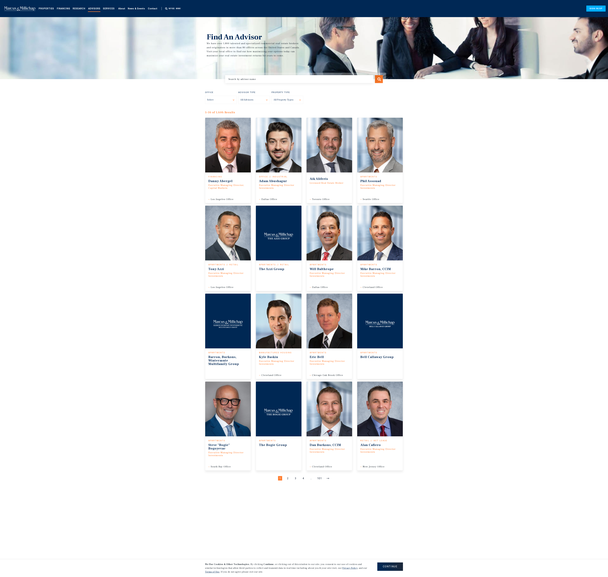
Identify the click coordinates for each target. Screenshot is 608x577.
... (311, 478)
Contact (152, 8)
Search (379, 79)
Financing (63, 8)
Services (109, 8)
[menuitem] (46, 8)
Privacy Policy (350, 568)
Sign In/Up (595, 8)
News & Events (136, 8)
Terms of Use (212, 572)
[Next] (328, 478)
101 (319, 478)
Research (79, 8)
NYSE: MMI (175, 8)
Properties (46, 8)
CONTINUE (390, 566)
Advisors (94, 8)
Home (19, 8)
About (121, 8)
